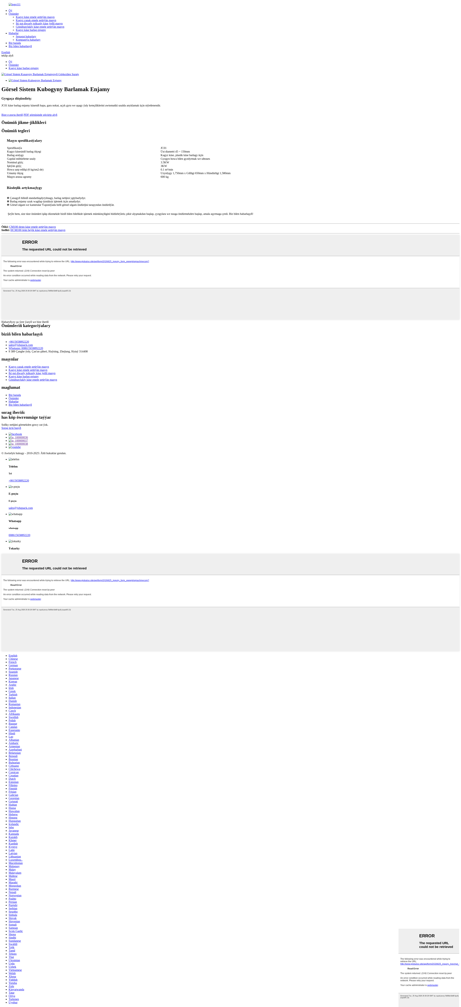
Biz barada (15, 42)
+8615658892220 (19, 341)
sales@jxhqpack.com (21, 344)
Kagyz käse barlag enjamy (31, 30)
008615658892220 (19, 535)
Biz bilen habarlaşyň (20, 46)
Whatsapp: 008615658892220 (26, 348)
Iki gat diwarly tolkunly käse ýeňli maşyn (39, 23)
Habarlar (14, 33)
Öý (10, 10)
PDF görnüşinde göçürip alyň (40, 114)
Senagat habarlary (26, 36)
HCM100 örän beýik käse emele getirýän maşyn (37, 230)
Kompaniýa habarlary (28, 39)
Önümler (14, 13)
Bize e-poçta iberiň (12, 114)
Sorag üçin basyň (11, 427)
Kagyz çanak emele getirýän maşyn (36, 20)
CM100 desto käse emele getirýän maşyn (32, 226)
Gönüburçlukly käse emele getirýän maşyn (40, 26)
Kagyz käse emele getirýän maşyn (35, 17)
